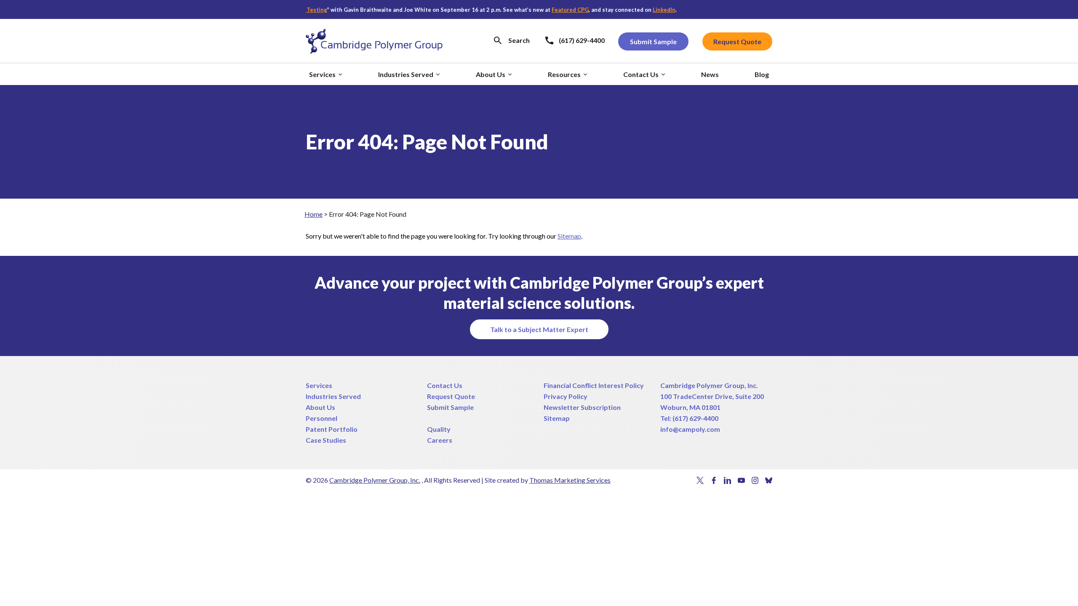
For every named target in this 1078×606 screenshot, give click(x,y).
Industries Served (333, 396)
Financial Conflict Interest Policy (594, 385)
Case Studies (326, 440)
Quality (439, 429)
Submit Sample (450, 407)
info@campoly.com (690, 429)
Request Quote (451, 396)
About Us (320, 407)
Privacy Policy (565, 396)
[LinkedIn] (727, 480)
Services (319, 385)
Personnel (321, 418)
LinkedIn (651, 9)
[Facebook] (714, 480)
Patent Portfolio (332, 429)
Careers (439, 440)
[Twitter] (700, 480)
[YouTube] (741, 480)
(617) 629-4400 (695, 418)
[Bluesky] (768, 480)
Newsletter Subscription (582, 407)
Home (313, 214)
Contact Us (444, 385)
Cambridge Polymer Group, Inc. (709, 385)
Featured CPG (557, 9)
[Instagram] (755, 480)
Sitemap (569, 236)
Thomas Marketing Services (570, 480)
